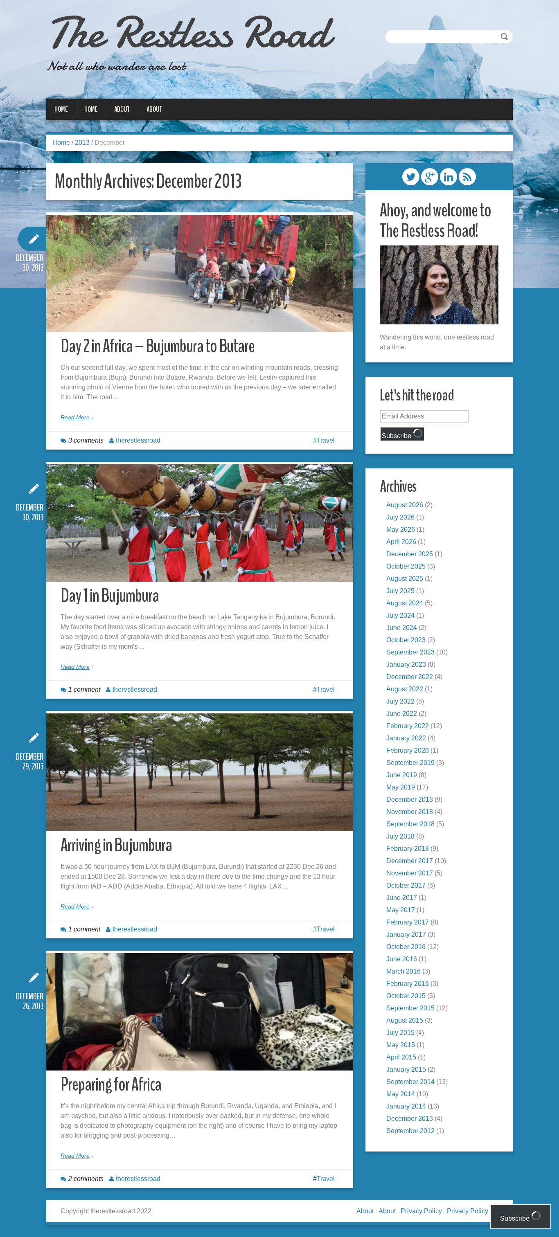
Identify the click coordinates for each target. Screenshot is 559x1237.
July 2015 (400, 1032)
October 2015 (406, 995)
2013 (82, 142)
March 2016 (403, 971)
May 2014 (400, 1094)
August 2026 (404, 505)
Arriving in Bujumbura (116, 845)
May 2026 (400, 529)
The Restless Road (187, 32)
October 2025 (406, 566)
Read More (75, 417)
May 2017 (400, 909)
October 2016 (406, 946)
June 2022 (401, 713)
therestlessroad (138, 440)
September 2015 (410, 1008)
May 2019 (400, 787)
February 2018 (407, 848)
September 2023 (410, 652)
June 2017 (401, 897)
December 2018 (409, 799)
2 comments (86, 1178)
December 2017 (409, 860)
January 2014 (406, 1106)
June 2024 (401, 627)
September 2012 (410, 1130)
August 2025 (404, 578)
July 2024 (400, 615)
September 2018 (410, 824)
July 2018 (400, 836)
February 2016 (407, 983)
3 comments (86, 440)
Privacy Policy (421, 1211)
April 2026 (401, 541)
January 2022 (406, 738)
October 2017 (406, 885)
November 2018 (409, 811)
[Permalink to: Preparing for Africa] (199, 1012)
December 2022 (409, 676)
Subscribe (397, 435)
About (122, 109)
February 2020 (407, 750)
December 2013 (409, 1118)
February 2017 (407, 922)
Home (61, 109)
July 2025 (400, 590)
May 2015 (400, 1044)
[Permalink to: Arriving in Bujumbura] (199, 772)
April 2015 (401, 1057)
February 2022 (407, 725)
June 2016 (401, 959)
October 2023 (406, 639)
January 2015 (406, 1069)
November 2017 (409, 873)
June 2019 (401, 774)
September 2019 (410, 762)
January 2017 (406, 934)
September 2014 (410, 1081)
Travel (326, 440)
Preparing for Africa (111, 1084)
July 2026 (400, 517)
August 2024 (404, 603)
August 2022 (404, 689)
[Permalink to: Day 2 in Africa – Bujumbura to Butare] (199, 273)
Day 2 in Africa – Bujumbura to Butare (158, 346)
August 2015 (404, 1020)
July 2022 (400, 701)
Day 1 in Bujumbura (110, 595)
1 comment (84, 689)
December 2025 (409, 554)
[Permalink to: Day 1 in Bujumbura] (199, 523)
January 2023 (406, 664)
